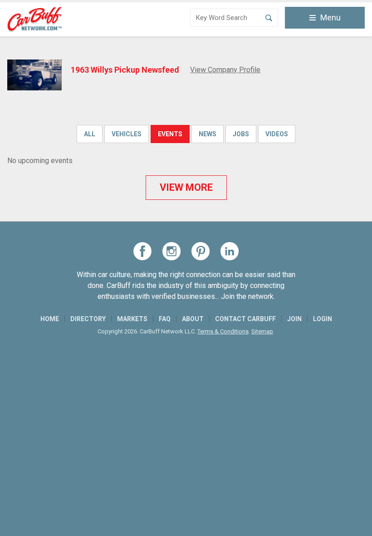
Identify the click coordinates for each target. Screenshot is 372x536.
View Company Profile (225, 69)
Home (49, 319)
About (193, 319)
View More (186, 187)
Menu (330, 17)
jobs (241, 134)
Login (322, 319)
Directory (88, 319)
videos (276, 134)
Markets (132, 319)
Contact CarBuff (245, 319)
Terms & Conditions (223, 331)
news (207, 134)
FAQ (165, 319)
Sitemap (262, 331)
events (170, 134)
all (89, 134)
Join (294, 319)
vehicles (127, 134)
